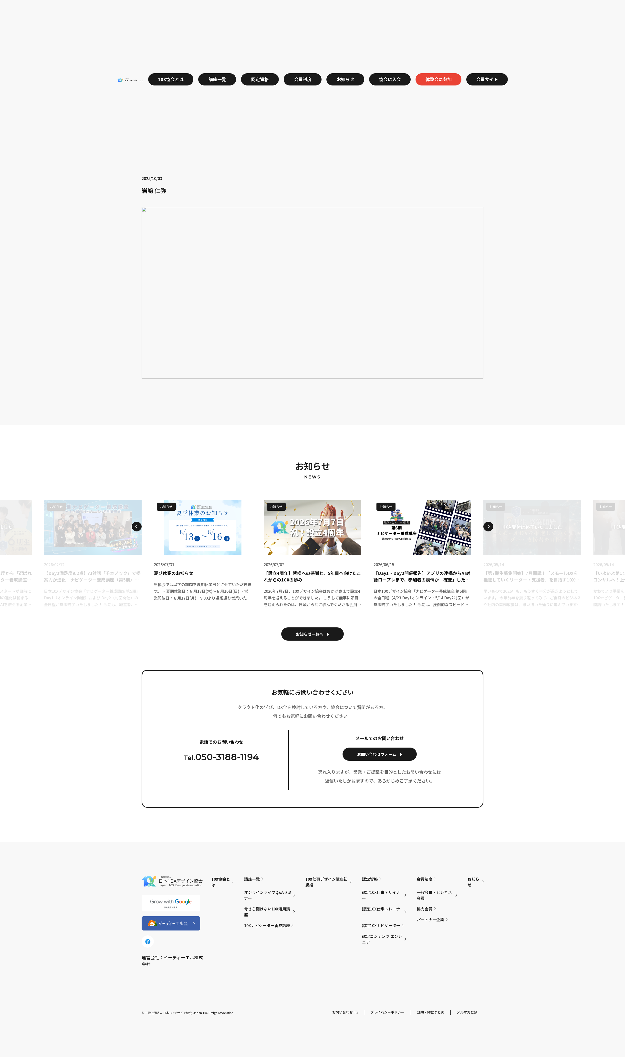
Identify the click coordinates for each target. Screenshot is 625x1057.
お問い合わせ (342, 1012)
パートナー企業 (430, 919)
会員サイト (487, 79)
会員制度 (303, 79)
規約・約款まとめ (430, 1012)
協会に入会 (390, 79)
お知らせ (345, 79)
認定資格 (260, 79)
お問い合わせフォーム (376, 754)
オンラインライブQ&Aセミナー (268, 895)
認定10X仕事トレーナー (381, 912)
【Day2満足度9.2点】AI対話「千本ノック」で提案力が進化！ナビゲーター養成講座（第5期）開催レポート (92, 576)
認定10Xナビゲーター (381, 925)
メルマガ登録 (467, 1012)
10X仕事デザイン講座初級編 (326, 882)
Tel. (221, 756)
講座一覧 (217, 79)
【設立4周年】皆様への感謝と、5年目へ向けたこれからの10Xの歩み (312, 576)
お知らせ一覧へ (309, 634)
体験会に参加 (438, 79)
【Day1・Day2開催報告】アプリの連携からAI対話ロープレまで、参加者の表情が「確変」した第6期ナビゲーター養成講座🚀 (422, 576)
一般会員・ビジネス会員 (434, 895)
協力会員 (424, 909)
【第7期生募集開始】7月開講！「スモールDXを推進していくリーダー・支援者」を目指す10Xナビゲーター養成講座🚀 (531, 576)
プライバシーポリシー (387, 1012)
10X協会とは (171, 79)
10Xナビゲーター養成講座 (267, 925)
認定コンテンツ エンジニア (382, 939)
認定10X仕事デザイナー (381, 895)
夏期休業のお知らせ (173, 573)
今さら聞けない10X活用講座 (267, 912)
